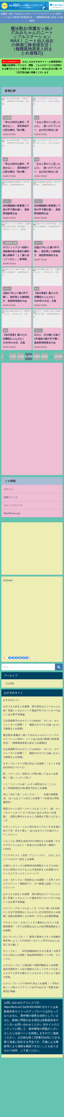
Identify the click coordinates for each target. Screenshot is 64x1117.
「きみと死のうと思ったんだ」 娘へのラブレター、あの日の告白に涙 (47, 126)
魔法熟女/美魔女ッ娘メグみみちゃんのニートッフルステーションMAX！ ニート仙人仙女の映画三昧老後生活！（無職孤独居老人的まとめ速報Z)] (31, 739)
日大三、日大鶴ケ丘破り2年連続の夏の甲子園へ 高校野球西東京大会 (48, 339)
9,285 (44, 356)
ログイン (8, 489)
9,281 (13, 356)
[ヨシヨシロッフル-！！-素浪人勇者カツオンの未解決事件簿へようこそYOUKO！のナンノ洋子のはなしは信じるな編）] (31, 940)
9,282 (20, 356)
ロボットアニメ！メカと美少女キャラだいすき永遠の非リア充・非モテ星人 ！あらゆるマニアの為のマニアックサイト (31, 831)
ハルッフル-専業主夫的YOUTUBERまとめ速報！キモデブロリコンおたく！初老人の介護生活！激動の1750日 (31, 845)
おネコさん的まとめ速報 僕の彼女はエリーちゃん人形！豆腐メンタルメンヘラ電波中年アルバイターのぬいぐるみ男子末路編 (31, 710)
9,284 (36, 356)
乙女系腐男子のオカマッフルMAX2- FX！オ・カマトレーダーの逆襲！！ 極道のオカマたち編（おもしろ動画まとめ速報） (31, 724)
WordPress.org (12, 513)
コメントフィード (13, 505)
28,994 (58, 356)
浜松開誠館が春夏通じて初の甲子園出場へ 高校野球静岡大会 (16, 209)
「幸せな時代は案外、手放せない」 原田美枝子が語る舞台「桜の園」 (16, 126)
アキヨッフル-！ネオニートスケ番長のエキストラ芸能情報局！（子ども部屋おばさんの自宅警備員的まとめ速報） (31, 926)
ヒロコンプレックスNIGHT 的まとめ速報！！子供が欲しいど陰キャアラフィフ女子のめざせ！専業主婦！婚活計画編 (31, 987)
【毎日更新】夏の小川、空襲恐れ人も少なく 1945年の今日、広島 (47, 297)
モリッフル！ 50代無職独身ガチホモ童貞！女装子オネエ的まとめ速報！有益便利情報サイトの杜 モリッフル (32, 955)
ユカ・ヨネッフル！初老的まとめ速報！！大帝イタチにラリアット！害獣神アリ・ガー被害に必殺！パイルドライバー (31, 884)
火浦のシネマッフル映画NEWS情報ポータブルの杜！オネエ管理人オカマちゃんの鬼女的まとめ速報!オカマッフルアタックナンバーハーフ (31, 869)
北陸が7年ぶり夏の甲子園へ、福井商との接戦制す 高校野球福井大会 (47, 251)
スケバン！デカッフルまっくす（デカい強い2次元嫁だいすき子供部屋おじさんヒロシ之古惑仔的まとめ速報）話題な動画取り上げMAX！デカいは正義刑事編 (31, 912)
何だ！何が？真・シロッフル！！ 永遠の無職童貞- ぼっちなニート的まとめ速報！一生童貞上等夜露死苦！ (31, 798)
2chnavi (8, 580)
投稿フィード (11, 497)
